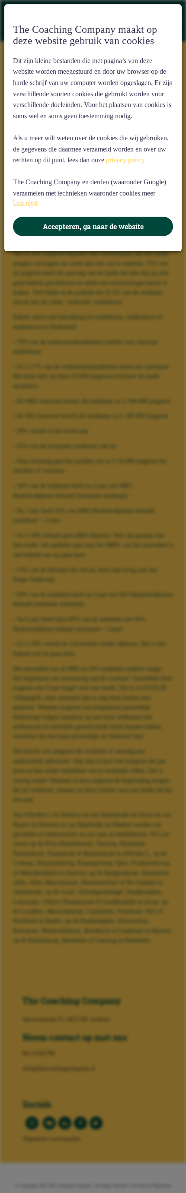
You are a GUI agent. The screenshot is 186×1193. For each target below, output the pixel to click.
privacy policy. (126, 160)
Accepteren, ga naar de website (93, 226)
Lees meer (25, 202)
